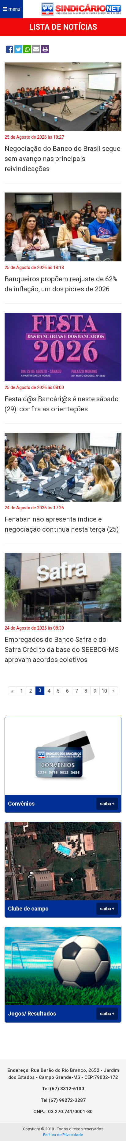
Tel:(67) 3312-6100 (63, 1088)
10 (104, 691)
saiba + (107, 803)
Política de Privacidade (63, 1134)
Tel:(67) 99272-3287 (63, 1100)
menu (13, 9)
